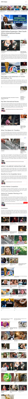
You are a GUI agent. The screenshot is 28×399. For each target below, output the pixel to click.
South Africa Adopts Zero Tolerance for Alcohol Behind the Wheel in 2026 (15, 203)
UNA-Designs (4, 1)
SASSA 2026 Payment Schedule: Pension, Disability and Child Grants (14, 109)
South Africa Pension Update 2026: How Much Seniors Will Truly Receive (15, 161)
